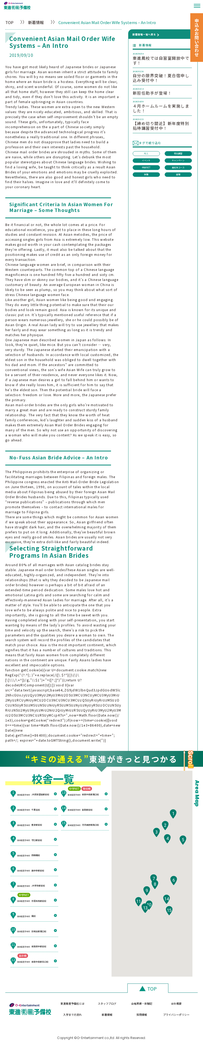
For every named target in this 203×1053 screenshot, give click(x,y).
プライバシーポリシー (176, 1015)
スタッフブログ (107, 1003)
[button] (173, 814)
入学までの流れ (72, 1015)
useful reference (87, 314)
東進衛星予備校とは (72, 1003)
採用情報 (141, 1015)
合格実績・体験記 (141, 1003)
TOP (9, 22)
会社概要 (176, 1003)
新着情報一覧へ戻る (144, 34)
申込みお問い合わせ (196, 38)
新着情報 (36, 22)
